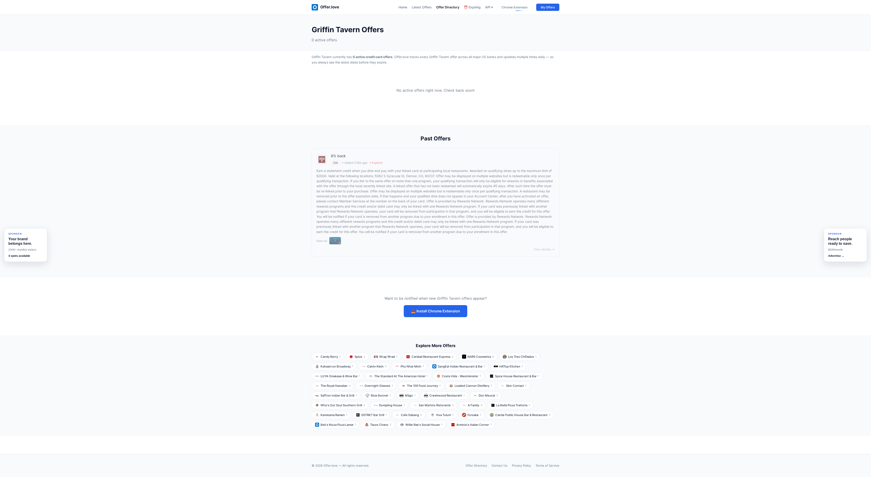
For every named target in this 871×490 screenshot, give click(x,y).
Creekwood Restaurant (447, 395)
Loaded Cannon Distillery (473, 385)
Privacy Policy (521, 465)
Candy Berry (330, 356)
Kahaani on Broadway (337, 366)
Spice (360, 356)
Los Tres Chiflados (522, 356)
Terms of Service (547, 465)
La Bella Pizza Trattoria (513, 405)
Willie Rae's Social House (423, 424)
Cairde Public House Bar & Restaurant (522, 415)
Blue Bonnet (381, 395)
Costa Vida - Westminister (461, 376)
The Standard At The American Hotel (401, 376)
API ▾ (489, 7)
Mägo (410, 395)
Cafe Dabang (411, 415)
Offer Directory (447, 7)
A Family (475, 405)
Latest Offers (422, 7)
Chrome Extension (515, 7)
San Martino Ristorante (436, 405)
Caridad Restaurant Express (432, 356)
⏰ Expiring (472, 7)
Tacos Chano (380, 424)
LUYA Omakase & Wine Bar (340, 376)
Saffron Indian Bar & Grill (339, 395)
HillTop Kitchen (511, 366)
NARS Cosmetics (480, 356)
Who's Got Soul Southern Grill (343, 405)
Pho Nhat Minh (412, 366)
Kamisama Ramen (334, 415)
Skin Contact (516, 385)
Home (403, 7)
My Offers (548, 7)
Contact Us (499, 465)
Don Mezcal (488, 395)
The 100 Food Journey (423, 385)
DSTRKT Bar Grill (374, 415)
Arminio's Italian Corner (474, 424)
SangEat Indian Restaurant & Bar (461, 366)
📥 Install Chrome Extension (435, 311)
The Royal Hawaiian (335, 385)
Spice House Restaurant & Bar (517, 376)
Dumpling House (392, 405)
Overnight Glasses (379, 385)
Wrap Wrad (388, 356)
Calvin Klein (377, 366)
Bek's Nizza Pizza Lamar (338, 424)
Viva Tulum (444, 415)
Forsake (474, 415)
